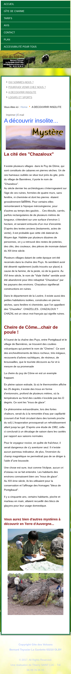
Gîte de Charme (14, 11)
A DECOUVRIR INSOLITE (22, 92)
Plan (7, 39)
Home (24, 107)
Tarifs (8, 18)
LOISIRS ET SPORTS (20, 97)
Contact (9, 32)
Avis (6, 25)
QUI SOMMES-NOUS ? (20, 82)
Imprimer (10, 115)
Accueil (9, 4)
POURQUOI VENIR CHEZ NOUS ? (27, 87)
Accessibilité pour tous (20, 46)
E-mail (20, 115)
